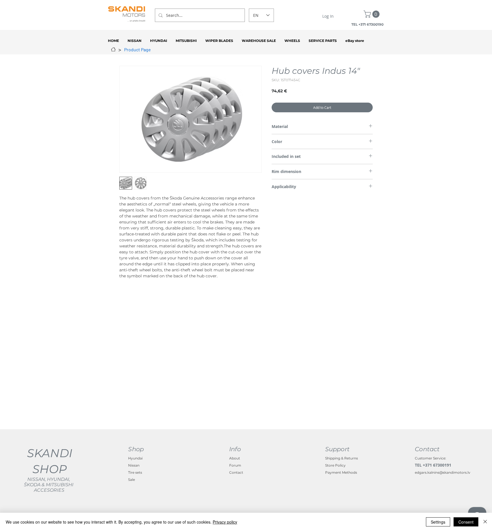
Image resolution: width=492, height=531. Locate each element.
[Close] (485, 521)
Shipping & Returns (341, 458)
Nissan (134, 465)
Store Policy (335, 465)
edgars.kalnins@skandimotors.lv (442, 472)
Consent (465, 522)
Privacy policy (225, 522)
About (234, 458)
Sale (131, 479)
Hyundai (135, 458)
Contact (236, 472)
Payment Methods (341, 472)
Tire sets (135, 472)
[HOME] (113, 49)
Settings (438, 522)
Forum (235, 465)
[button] (372, 14)
